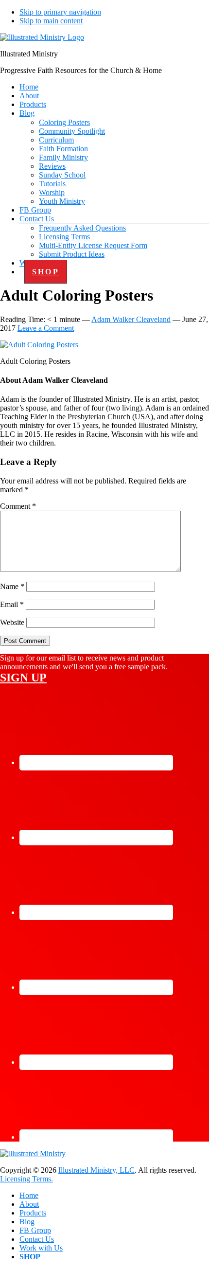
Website (12, 622)
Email (12, 604)
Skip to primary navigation (60, 12)
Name (12, 586)
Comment (18, 506)
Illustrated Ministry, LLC (96, 1170)
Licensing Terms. (26, 1179)
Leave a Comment (45, 328)
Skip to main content (51, 21)
